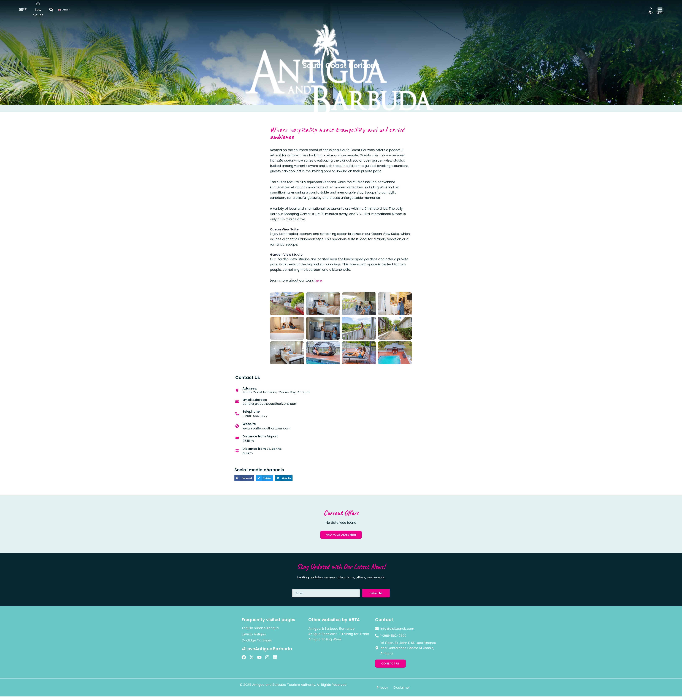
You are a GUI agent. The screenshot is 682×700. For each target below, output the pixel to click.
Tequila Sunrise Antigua (260, 628)
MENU (660, 13)
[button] (51, 9)
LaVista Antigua (254, 634)
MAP (650, 13)
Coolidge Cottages (257, 640)
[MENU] (660, 10)
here (318, 280)
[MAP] (650, 10)
